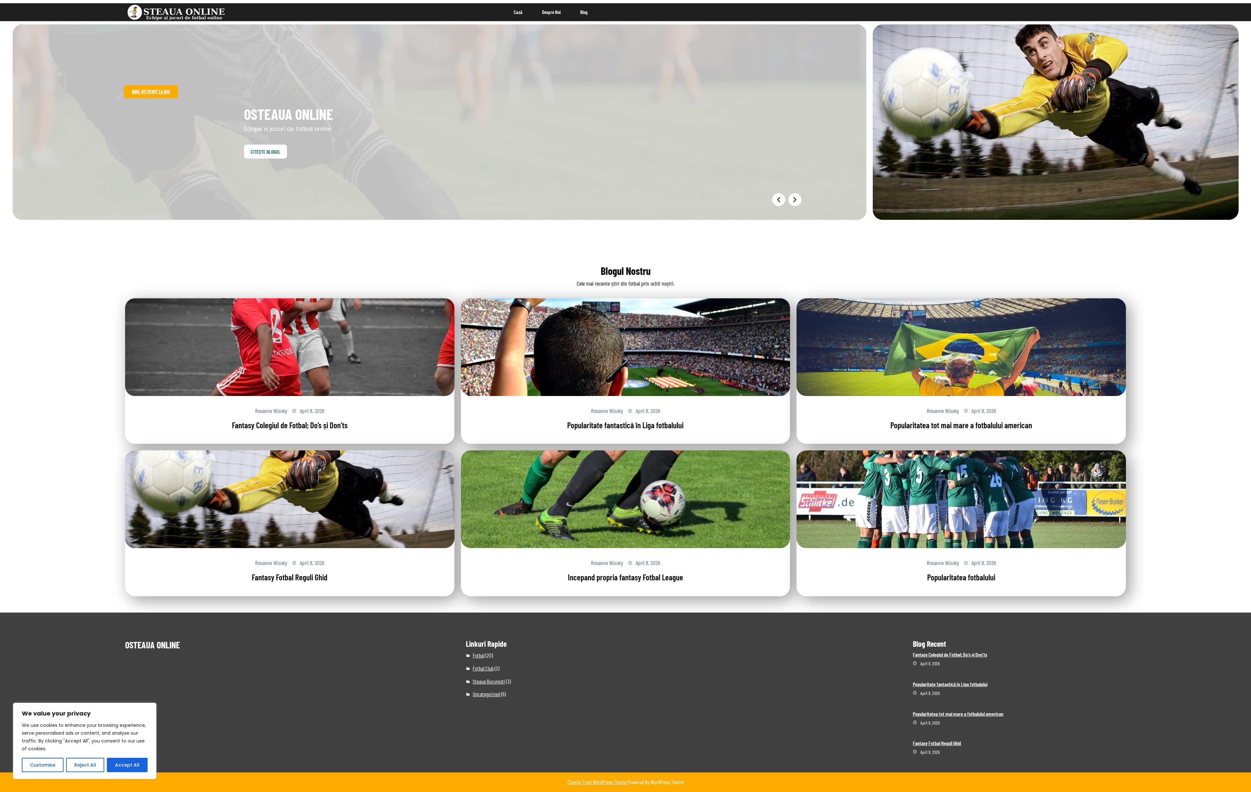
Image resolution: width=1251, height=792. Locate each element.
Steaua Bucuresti (489, 681)
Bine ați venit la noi (150, 91)
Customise (42, 765)
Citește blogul (265, 151)
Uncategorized (486, 694)
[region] (84, 741)
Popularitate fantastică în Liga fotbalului (625, 425)
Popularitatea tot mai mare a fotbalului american (961, 425)
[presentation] (778, 199)
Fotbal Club (483, 668)
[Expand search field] (1115, 12)
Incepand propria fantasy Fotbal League (625, 577)
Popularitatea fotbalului (961, 577)
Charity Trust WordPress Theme (597, 782)
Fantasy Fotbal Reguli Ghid (289, 577)
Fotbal (478, 655)
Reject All (85, 765)
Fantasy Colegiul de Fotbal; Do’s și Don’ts (290, 425)
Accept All (127, 765)
